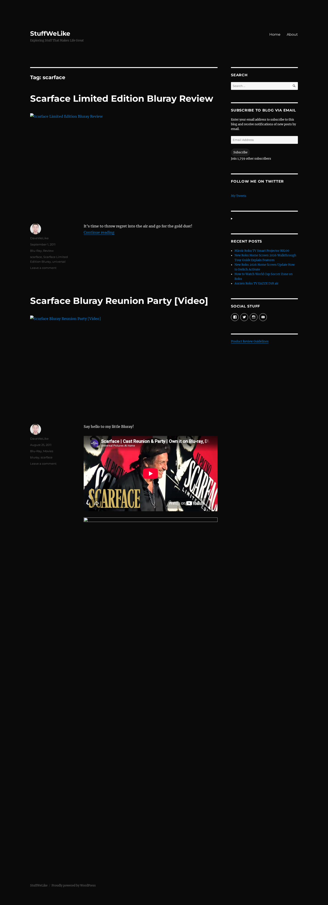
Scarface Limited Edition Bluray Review (121, 98)
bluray (34, 457)
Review (48, 250)
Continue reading (99, 232)
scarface (36, 257)
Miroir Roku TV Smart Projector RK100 (262, 251)
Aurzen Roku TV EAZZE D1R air (256, 283)
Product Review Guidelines (250, 341)
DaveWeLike (39, 238)
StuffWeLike (50, 33)
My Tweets (238, 196)
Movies (48, 451)
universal (59, 261)
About (292, 34)
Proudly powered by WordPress (74, 885)
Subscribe (240, 152)
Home (274, 34)
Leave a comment (43, 268)
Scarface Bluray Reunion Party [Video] (119, 300)
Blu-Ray (36, 250)
